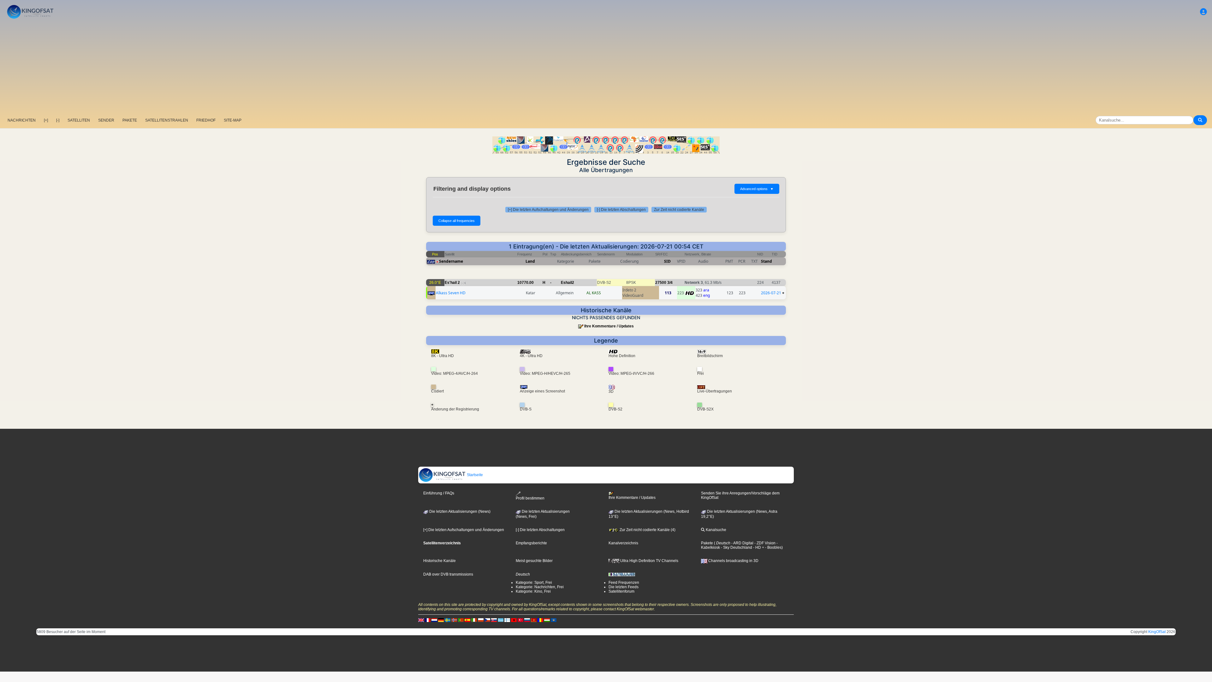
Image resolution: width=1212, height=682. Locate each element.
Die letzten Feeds (624, 587)
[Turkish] (520, 620)
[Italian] (474, 620)
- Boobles (772, 547)
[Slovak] (494, 620)
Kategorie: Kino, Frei (533, 591)
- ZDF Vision (764, 543)
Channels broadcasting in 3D (732, 561)
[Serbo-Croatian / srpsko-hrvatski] (534, 620)
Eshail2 (567, 282)
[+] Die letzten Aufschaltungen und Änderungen (548, 209)
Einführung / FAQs (438, 493)
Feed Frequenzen (624, 582)
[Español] (467, 620)
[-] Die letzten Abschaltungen (621, 209)
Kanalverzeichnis (623, 543)
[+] (46, 120)
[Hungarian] (547, 620)
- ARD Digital (741, 543)
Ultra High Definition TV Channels (648, 561)
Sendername (451, 261)
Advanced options (757, 189)
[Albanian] (553, 620)
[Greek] (500, 620)
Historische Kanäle (439, 561)
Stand (766, 261)
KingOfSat (1157, 632)
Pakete (707, 543)
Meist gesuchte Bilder (534, 561)
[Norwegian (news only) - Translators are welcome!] (454, 620)
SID (667, 261)
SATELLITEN (79, 120)
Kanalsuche (715, 530)
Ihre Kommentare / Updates (609, 326)
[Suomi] (507, 620)
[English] (421, 620)
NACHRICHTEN (22, 120)
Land (530, 261)
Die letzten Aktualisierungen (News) (459, 511)
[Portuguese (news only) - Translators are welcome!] (461, 620)
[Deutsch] (441, 620)
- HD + (758, 547)
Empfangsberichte (531, 543)
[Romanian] (540, 620)
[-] (57, 120)
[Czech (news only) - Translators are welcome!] (487, 620)
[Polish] (481, 620)
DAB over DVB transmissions (448, 574)
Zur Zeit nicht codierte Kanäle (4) (647, 530)
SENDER (106, 120)
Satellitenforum (621, 591)
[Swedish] (447, 620)
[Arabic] (514, 620)
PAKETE (129, 120)
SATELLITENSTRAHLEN (166, 120)
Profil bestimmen (530, 498)
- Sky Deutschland (736, 547)
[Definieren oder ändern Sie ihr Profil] (1203, 12)
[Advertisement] (606, 68)
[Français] (428, 620)
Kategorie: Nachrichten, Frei (540, 587)
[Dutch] (434, 620)
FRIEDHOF (206, 120)
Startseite (474, 475)
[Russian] (527, 620)
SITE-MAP (232, 120)
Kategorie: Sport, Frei (534, 582)
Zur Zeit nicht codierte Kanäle (679, 209)
